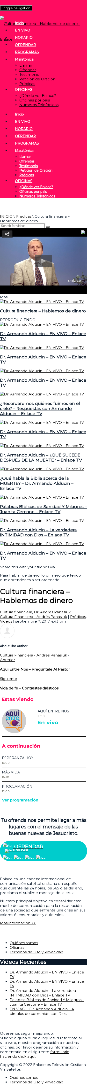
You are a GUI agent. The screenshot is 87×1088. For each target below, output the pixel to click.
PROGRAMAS (27, 52)
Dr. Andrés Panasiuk (52, 612)
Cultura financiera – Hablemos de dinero (43, 310)
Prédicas (27, 83)
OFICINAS (23, 89)
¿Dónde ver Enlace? (37, 95)
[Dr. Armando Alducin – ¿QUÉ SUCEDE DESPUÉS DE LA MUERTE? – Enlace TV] (42, 445)
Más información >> (18, 923)
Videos (6, 621)
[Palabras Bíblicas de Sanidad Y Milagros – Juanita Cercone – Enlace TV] (42, 497)
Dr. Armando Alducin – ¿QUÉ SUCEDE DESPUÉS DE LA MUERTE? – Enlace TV (41, 457)
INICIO (6, 216)
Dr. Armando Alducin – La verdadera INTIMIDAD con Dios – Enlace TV (38, 532)
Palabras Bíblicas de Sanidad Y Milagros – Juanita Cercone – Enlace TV (43, 509)
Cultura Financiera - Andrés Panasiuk (33, 616)
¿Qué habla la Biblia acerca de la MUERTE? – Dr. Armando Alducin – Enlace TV (36, 483)
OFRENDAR (25, 45)
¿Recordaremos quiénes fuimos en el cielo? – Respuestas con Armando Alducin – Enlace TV (40, 408)
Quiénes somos (24, 943)
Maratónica (24, 59)
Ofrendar (27, 70)
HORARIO (24, 37)
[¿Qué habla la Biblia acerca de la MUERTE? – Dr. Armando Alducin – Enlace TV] (42, 469)
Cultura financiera (16, 612)
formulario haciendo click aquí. (34, 1054)
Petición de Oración (37, 79)
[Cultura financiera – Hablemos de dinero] (42, 301)
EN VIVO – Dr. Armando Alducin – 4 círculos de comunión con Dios (42, 1011)
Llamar (25, 65)
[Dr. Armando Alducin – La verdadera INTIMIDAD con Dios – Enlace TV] (42, 520)
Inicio (19, 23)
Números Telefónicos (38, 104)
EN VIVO (22, 30)
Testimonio (29, 74)
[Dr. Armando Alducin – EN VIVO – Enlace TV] (42, 324)
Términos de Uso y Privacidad (36, 952)
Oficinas (17, 947)
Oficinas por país (34, 100)
